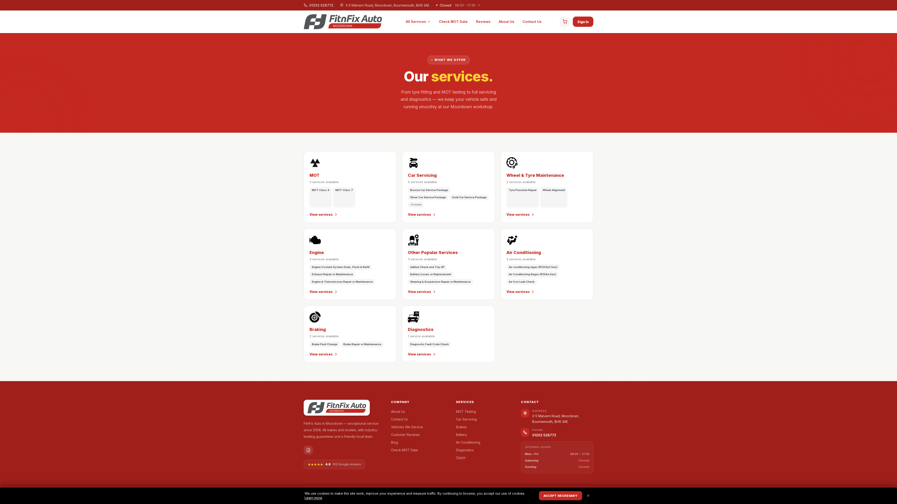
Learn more (313, 498)
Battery (461, 435)
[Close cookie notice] (588, 495)
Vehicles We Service (407, 427)
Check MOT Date (453, 22)
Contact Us (532, 22)
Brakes (461, 427)
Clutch (461, 458)
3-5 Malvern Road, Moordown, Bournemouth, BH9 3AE (387, 5)
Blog (394, 442)
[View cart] (565, 22)
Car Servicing (466, 419)
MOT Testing (466, 412)
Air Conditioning (468, 442)
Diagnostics (465, 450)
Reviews (483, 22)
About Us (506, 22)
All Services (416, 22)
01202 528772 (321, 5)
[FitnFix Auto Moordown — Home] (343, 21)
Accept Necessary (560, 495)
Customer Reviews (405, 435)
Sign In (583, 22)
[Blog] (308, 450)
